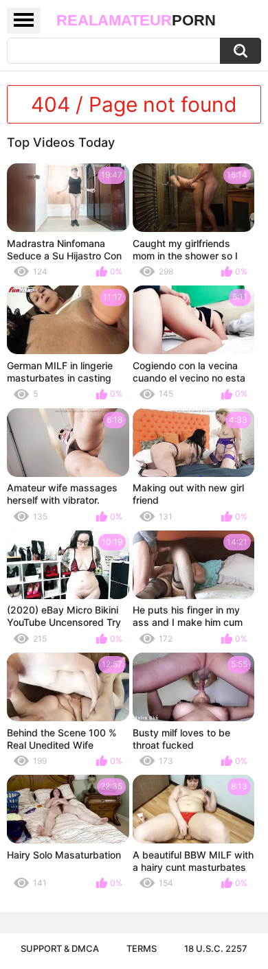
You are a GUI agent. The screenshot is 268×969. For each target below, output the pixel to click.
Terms (141, 948)
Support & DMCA (60, 948)
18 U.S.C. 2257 (215, 948)
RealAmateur (136, 20)
